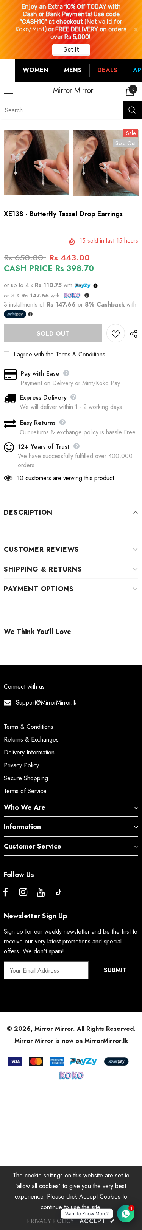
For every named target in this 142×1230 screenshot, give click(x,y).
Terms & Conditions (80, 354)
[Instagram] (23, 892)
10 (20, 478)
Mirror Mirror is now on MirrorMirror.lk (71, 1040)
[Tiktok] (59, 892)
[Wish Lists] (115, 333)
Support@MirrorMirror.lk (46, 702)
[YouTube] (41, 892)
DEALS (107, 70)
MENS (73, 70)
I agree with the (34, 354)
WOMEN (35, 70)
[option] (36, 163)
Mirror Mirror (73, 90)
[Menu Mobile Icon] (8, 91)
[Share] (131, 333)
